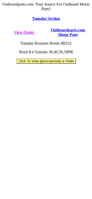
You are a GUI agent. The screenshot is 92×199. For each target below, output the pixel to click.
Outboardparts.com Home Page (68, 32)
